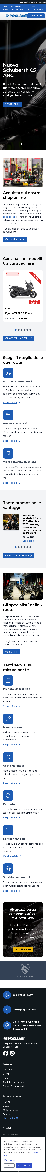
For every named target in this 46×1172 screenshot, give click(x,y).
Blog (5, 1078)
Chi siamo (8, 1069)
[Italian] (15, 15)
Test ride (7, 1114)
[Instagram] (12, 1053)
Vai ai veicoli (11, 652)
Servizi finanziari (11, 1134)
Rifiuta (9, 1165)
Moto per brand (11, 1110)
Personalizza (10, 1160)
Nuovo (6, 1102)
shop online (9, 217)
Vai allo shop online (15, 239)
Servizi (6, 1074)
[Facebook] (5, 1053)
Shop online (9, 1118)
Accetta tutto (24, 1165)
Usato (6, 1106)
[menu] (2, 15)
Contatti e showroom (14, 1082)
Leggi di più (28, 541)
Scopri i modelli (23, 949)
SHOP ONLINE (36, 16)
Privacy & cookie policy (14, 1086)
